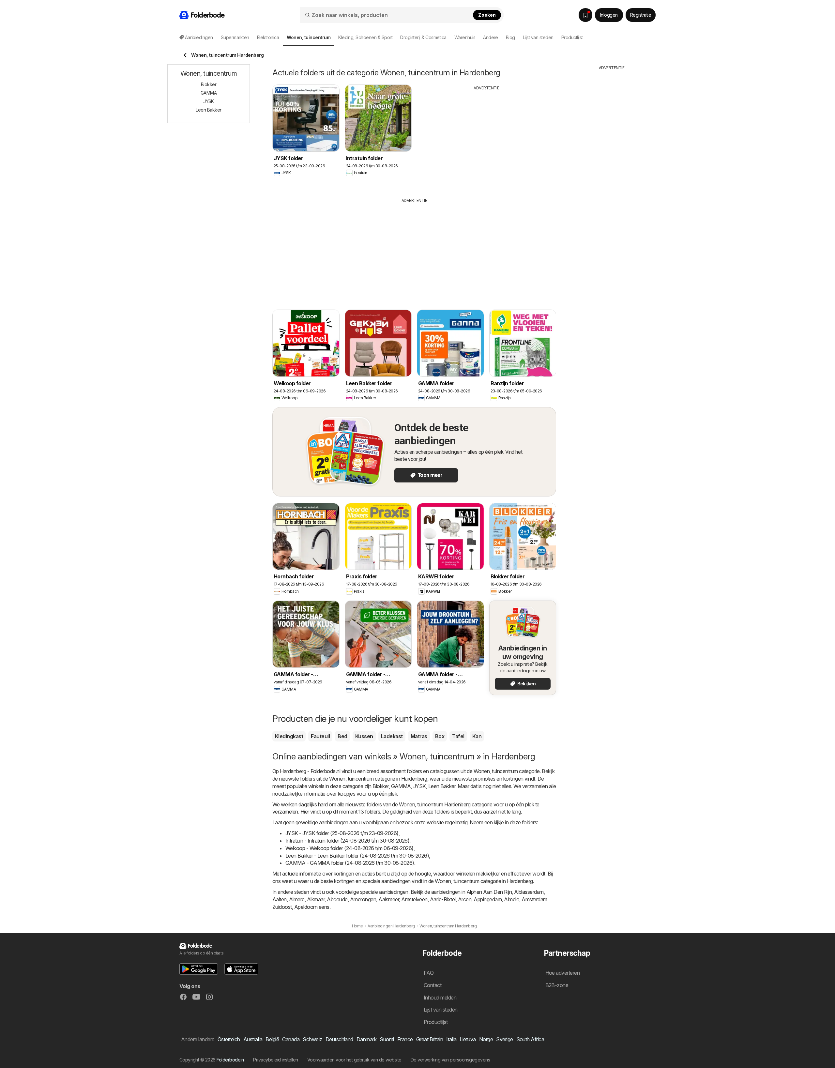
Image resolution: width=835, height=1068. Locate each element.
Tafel (458, 736)
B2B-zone (557, 985)
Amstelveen (414, 899)
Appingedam (488, 899)
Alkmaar (316, 899)
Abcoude (337, 899)
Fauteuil (320, 736)
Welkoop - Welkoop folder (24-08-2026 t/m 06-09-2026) (349, 848)
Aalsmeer (388, 899)
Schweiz (312, 1039)
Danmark (366, 1039)
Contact (432, 985)
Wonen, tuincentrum (496, 771)
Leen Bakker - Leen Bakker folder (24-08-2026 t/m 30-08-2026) (357, 855)
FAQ (428, 972)
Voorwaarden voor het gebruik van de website (354, 1059)
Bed (342, 736)
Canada (290, 1039)
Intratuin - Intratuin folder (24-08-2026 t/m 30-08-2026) (347, 840)
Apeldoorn (305, 907)
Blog (510, 37)
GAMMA (401, 786)
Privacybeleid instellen (275, 1059)
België (272, 1039)
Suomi (387, 1039)
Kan (476, 736)
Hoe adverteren (562, 972)
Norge (486, 1039)
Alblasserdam (529, 892)
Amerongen (363, 899)
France (405, 1039)
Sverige (504, 1039)
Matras (419, 736)
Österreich (229, 1039)
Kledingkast (289, 736)
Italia (451, 1039)
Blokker (380, 786)
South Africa (530, 1039)
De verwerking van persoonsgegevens (450, 1059)
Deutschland (339, 1039)
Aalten (279, 899)
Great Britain (429, 1039)
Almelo (511, 899)
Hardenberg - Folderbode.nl (310, 771)
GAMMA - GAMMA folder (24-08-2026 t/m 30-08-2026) (349, 863)
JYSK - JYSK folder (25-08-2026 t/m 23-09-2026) (342, 833)
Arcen (464, 899)
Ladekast (392, 736)
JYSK (419, 786)
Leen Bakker (441, 786)
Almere (297, 899)
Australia (252, 1039)
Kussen (364, 736)
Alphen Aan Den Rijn (489, 892)
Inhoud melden (440, 997)
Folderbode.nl (230, 1059)
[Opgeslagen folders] (585, 15)
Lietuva (468, 1039)
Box (439, 736)
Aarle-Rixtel (443, 899)
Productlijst (572, 37)
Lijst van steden (538, 37)
